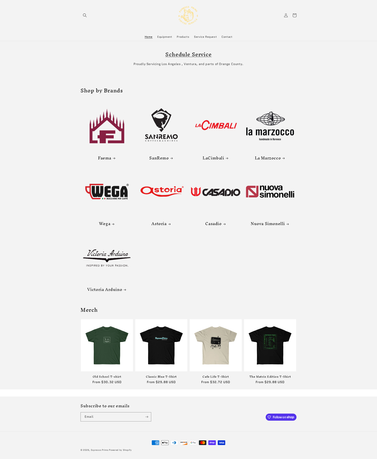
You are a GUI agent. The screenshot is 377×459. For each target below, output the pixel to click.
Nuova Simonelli (268, 223)
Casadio (213, 223)
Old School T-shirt (107, 376)
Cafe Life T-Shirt (215, 376)
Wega (104, 223)
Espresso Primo (99, 450)
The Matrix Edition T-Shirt (270, 376)
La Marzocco (268, 158)
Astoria (159, 223)
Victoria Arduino (104, 289)
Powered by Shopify (120, 450)
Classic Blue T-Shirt (161, 376)
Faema (104, 158)
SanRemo (159, 158)
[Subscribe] (146, 416)
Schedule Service (188, 54)
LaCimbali (213, 158)
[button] (85, 15)
